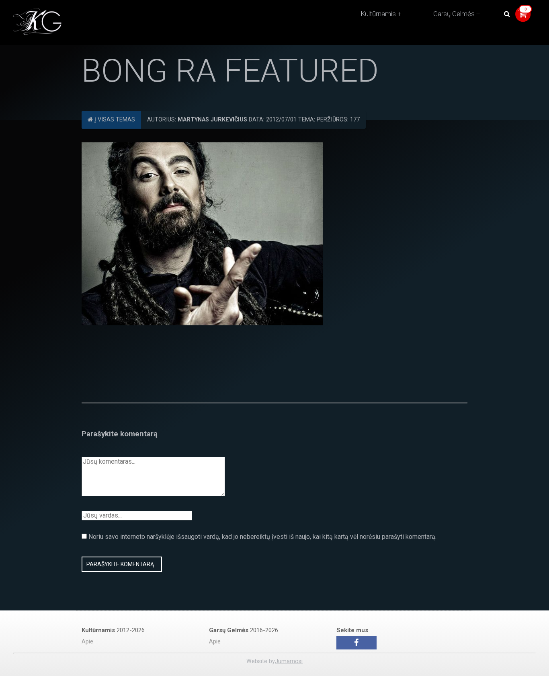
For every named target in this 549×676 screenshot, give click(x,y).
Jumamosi (289, 661)
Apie (87, 641)
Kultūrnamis (378, 14)
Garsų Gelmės (454, 14)
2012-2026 (113, 630)
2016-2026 (243, 630)
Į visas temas (114, 119)
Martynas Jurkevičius (212, 119)
